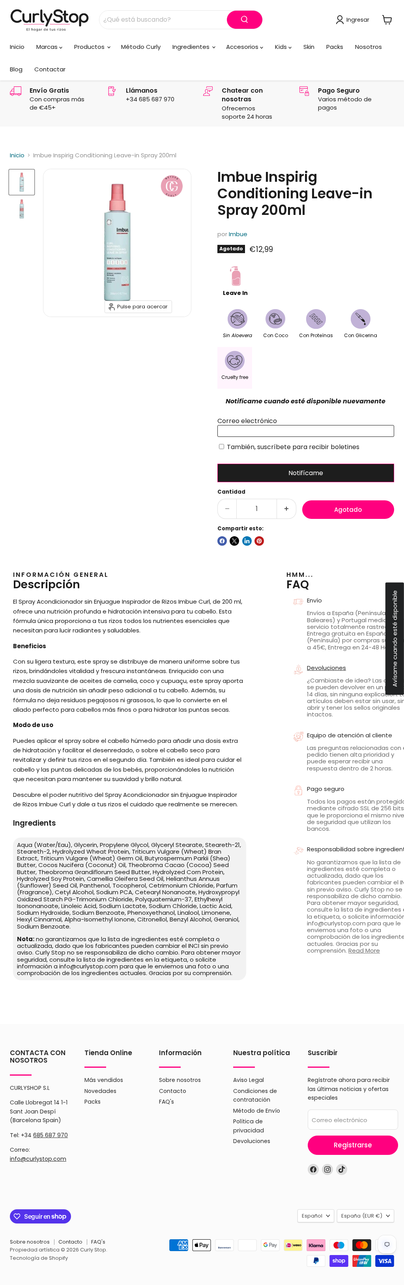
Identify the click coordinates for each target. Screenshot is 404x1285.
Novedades (100, 1091)
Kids (281, 47)
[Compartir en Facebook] (222, 541)
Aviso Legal (248, 1080)
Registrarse (353, 1145)
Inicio (17, 47)
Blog (16, 69)
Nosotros (368, 47)
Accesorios (243, 47)
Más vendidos (103, 1080)
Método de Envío (256, 1111)
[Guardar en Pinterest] (259, 541)
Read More (364, 950)
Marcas (47, 47)
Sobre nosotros (180, 1080)
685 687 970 (50, 1135)
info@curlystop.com (38, 1159)
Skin (308, 47)
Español (312, 1216)
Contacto (172, 1091)
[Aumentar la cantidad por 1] (286, 509)
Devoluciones (251, 1141)
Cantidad (231, 492)
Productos (90, 47)
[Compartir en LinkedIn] (247, 541)
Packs (334, 47)
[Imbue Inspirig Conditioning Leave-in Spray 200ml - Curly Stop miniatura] (21, 182)
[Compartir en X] (234, 541)
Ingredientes (191, 47)
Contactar (49, 69)
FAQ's (166, 1102)
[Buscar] (244, 20)
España (361, 1216)
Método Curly (141, 47)
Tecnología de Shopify (39, 1258)
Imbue (238, 234)
